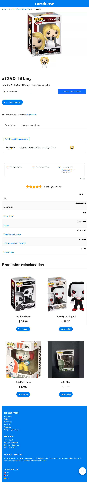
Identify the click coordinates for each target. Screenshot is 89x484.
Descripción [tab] (10, 125)
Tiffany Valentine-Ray (12, 234)
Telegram (7, 427)
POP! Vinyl (15, 9)
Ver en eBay (23, 329)
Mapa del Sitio (9, 448)
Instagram (8, 422)
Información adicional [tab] (31, 125)
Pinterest (7, 424)
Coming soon (8, 252)
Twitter (6, 419)
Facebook (7, 416)
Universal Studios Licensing (14, 243)
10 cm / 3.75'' (8, 216)
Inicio (4, 9)
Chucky (6, 225)
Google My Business (11, 430)
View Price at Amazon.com (16, 139)
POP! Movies (25, 9)
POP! (9, 9)
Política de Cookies (11, 442)
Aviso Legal (8, 440)
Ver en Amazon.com (12, 102)
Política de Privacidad (12, 445)
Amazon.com (67, 170)
